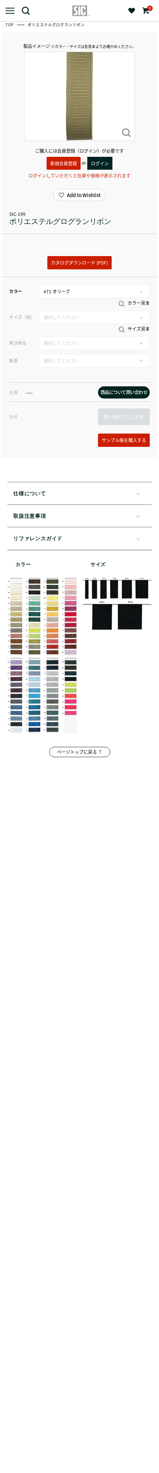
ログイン (100, 163)
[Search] (28, 10)
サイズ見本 (138, 329)
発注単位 (17, 343)
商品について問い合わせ (124, 392)
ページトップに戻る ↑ (79, 752)
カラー (15, 291)
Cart (149, 8)
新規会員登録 (63, 163)
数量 (13, 360)
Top (10, 24)
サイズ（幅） (22, 317)
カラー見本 (138, 303)
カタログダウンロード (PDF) (79, 262)
